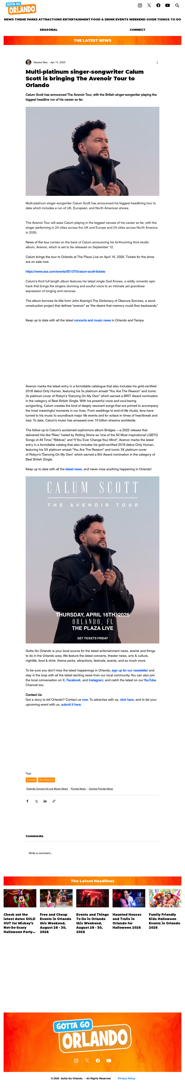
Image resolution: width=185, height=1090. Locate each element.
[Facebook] (158, 5)
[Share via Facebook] (27, 801)
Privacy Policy (126, 1078)
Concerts (31, 780)
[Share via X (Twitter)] (36, 801)
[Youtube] (167, 5)
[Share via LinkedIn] (45, 801)
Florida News (78, 788)
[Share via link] (54, 801)
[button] (26, 19)
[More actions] (157, 62)
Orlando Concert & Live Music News (47, 788)
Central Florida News (101, 788)
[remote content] (92, 353)
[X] (149, 5)
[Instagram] (140, 5)
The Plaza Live (46, 780)
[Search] (177, 5)
